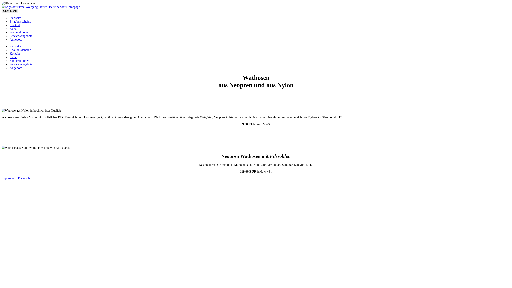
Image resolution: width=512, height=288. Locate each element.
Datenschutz (26, 178)
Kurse (13, 28)
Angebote (16, 39)
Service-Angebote (21, 36)
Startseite (15, 18)
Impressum (8, 178)
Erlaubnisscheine (20, 21)
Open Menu (10, 10)
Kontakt (15, 25)
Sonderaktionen (19, 32)
